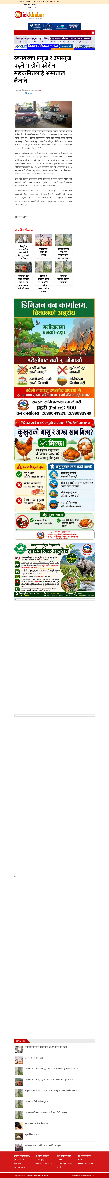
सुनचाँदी (57, 2)
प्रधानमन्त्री (35, 2)
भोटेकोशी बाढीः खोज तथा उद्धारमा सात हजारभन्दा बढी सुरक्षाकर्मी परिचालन (63, 256)
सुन (52, 2)
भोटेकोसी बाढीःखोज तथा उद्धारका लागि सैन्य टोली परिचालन (46, 1112)
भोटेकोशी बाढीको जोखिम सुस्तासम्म (63, 279)
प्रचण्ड (28, 2)
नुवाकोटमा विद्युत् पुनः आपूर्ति (43, 252)
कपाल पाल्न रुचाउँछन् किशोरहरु (36, 1123)
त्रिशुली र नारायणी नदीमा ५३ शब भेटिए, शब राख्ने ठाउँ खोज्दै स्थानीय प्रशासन (43, 283)
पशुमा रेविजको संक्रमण (33, 1134)
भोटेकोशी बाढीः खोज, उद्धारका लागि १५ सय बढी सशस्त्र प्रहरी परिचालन (23, 282)
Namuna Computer (87, 1175)
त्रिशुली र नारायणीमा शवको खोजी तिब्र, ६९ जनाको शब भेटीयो (23, 253)
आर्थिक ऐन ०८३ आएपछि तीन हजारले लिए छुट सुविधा (43, 1145)
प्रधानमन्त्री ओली (44, 2)
